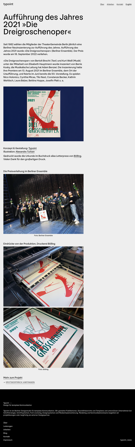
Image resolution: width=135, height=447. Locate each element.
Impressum (7, 440)
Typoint (32, 148)
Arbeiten (110, 4)
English (129, 4)
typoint (8, 4)
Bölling (77, 156)
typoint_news (126, 440)
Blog (5, 433)
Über (102, 4)
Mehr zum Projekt (12, 377)
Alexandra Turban (25, 151)
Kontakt (120, 4)
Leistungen (8, 426)
